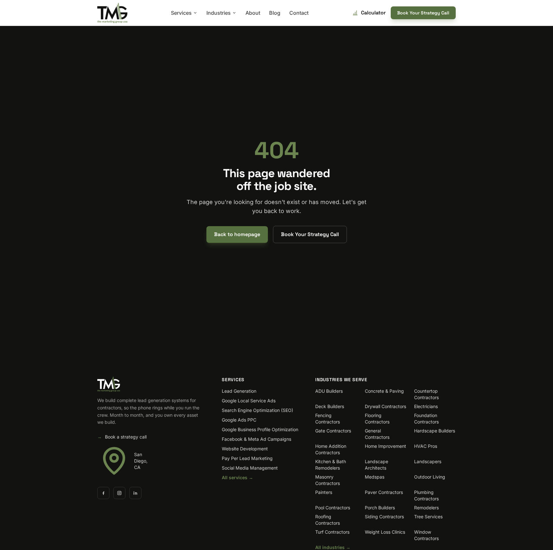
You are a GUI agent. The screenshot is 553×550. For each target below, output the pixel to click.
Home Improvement (385, 446)
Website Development (245, 448)
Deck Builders (329, 406)
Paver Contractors (384, 492)
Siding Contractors (384, 516)
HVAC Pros (425, 446)
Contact (299, 13)
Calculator (373, 12)
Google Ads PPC (239, 420)
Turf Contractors (332, 532)
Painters (323, 492)
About (252, 13)
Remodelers (426, 507)
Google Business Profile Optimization (260, 429)
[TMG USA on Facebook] (103, 493)
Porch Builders (380, 507)
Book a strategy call (122, 436)
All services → (237, 477)
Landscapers (427, 461)
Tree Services (428, 516)
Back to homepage (237, 234)
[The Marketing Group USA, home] (112, 13)
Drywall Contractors (385, 406)
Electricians (426, 406)
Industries (218, 13)
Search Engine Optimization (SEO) (257, 410)
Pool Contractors (332, 507)
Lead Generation (239, 391)
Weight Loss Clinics (385, 532)
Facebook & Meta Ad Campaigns (256, 439)
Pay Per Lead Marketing (247, 458)
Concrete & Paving (384, 391)
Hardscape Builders (434, 430)
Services (181, 13)
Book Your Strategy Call (423, 13)
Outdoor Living (429, 477)
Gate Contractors (333, 430)
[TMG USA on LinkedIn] (135, 493)
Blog (274, 13)
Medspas (374, 477)
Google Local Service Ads (249, 400)
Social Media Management (250, 468)
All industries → (332, 547)
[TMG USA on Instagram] (119, 493)
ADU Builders (329, 391)
